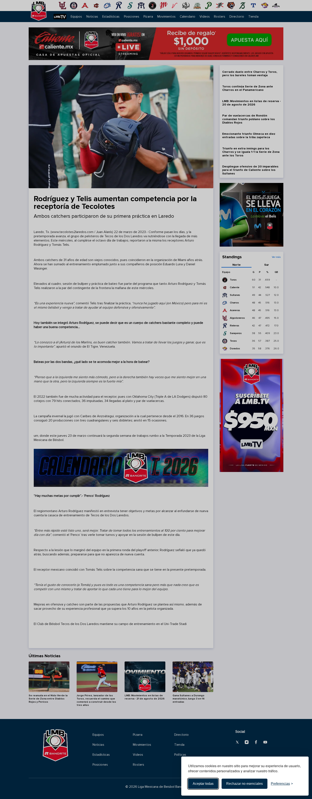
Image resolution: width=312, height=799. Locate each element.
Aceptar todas (203, 783)
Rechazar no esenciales (244, 783)
